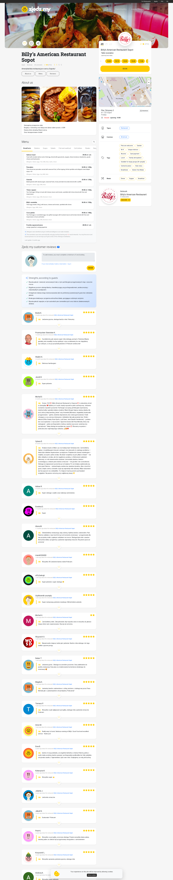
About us (28, 74)
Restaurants (95, 9)
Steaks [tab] (87, 148)
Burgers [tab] (96, 148)
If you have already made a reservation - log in (56, 264)
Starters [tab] (37, 148)
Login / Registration (140, 9)
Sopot (23, 65)
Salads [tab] (53, 148)
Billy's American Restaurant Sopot (117, 50)
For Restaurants (146, 1)
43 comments (38, 65)
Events (108, 9)
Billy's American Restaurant (133, 194)
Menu (40, 74)
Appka (156, 1)
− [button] (148, 82)
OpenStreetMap (141, 106)
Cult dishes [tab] (78, 148)
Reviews (53, 74)
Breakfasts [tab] (27, 148)
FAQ (162, 1)
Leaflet (133, 106)
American (124, 137)
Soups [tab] (45, 148)
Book (125, 69)
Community (120, 9)
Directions (145, 110)
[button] (100, 61)
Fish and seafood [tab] (65, 148)
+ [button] (148, 79)
